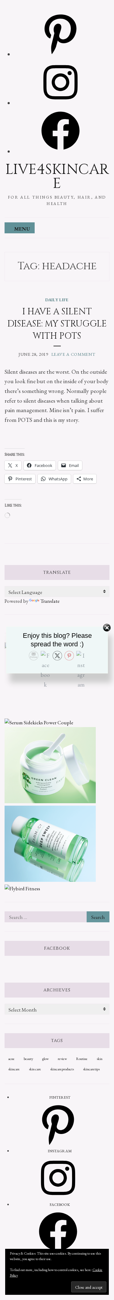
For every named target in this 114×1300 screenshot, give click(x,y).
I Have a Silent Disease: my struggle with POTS (57, 324)
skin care (35, 1069)
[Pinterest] (60, 54)
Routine (82, 1058)
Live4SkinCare (57, 176)
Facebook (57, 948)
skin (99, 1058)
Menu (22, 228)
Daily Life (57, 299)
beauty (28, 1058)
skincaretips (91, 1069)
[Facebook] (60, 151)
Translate (50, 601)
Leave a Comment (73, 354)
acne (11, 1058)
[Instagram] (60, 103)
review (62, 1058)
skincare (14, 1069)
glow (45, 1058)
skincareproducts (62, 1069)
